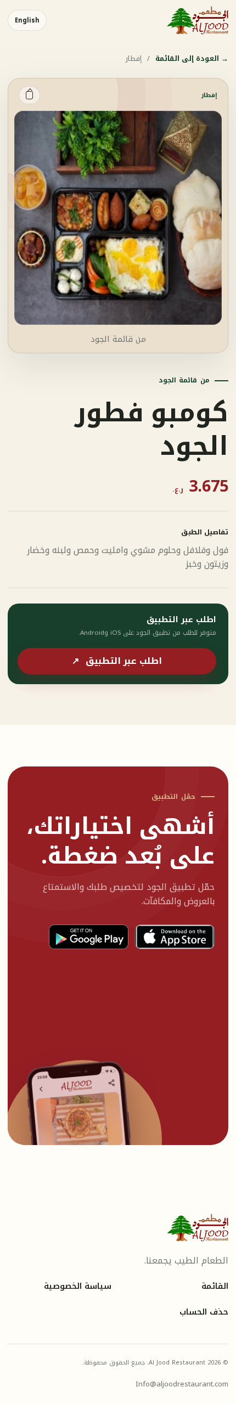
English (27, 20)
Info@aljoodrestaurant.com (182, 1384)
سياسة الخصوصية (77, 1286)
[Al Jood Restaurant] (197, 20)
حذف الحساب (203, 1312)
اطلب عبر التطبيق (117, 660)
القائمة (214, 1286)
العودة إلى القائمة (191, 58)
